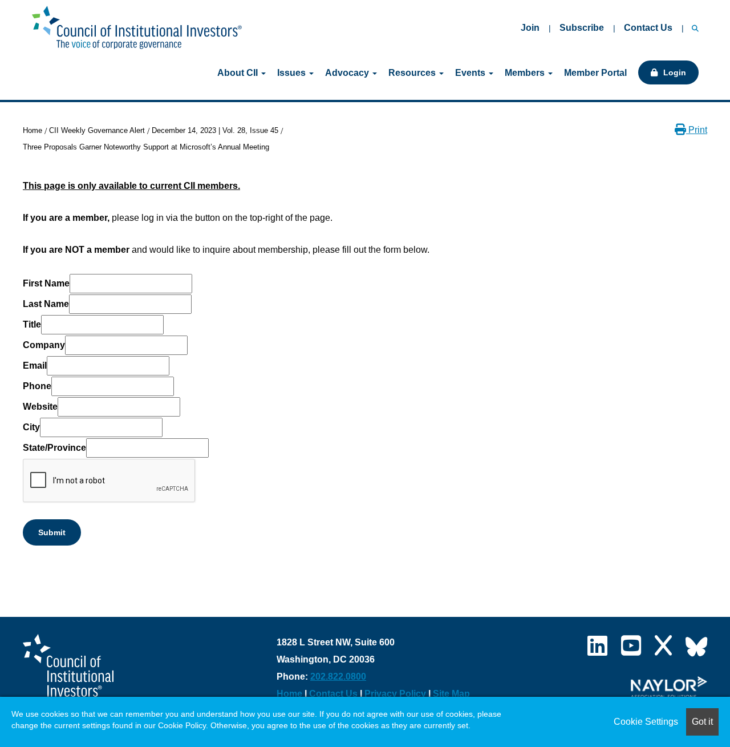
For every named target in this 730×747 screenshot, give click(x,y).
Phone (37, 386)
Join (530, 28)
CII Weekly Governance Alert (97, 130)
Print (696, 130)
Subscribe (581, 28)
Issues (292, 73)
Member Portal (595, 73)
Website (40, 406)
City (31, 427)
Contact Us (648, 28)
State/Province (54, 448)
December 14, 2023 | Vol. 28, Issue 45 (215, 130)
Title (32, 324)
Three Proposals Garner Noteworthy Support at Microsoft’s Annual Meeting (146, 147)
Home (32, 130)
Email (35, 365)
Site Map (451, 693)
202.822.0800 (338, 676)
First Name (46, 283)
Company (44, 345)
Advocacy (348, 73)
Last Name (46, 304)
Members (526, 73)
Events (471, 73)
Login (674, 72)
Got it (702, 721)
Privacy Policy (395, 693)
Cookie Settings (646, 721)
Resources (413, 73)
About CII (238, 73)
